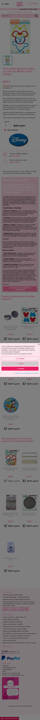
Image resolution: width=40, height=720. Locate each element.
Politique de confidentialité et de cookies (27, 373)
